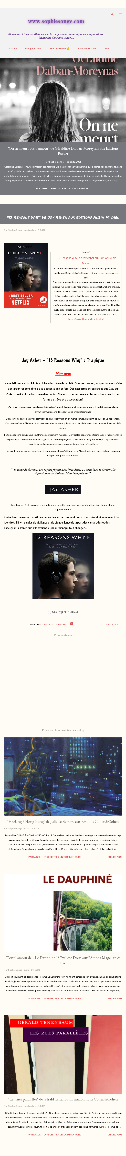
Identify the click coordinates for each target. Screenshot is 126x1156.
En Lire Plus (115, 857)
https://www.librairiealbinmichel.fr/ (86, 319)
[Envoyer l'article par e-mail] (72, 624)
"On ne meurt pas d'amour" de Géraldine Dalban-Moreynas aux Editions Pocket (63, 151)
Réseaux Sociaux (87, 48)
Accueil (13, 48)
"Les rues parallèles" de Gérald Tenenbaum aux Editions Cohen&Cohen (63, 1099)
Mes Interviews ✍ (60, 48)
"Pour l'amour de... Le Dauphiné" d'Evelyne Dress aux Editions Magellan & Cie (63, 960)
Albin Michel (47, 624)
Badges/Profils (33, 48)
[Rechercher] (112, 14)
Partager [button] (42, 188)
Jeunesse (61, 624)
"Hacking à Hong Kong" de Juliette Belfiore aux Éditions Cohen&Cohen (63, 821)
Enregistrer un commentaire (69, 188)
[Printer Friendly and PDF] (63, 613)
